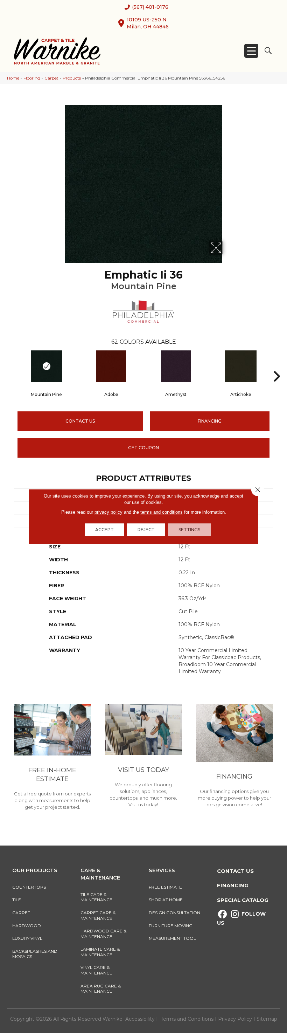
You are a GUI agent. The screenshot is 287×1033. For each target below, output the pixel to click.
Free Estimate (165, 887)
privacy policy (108, 512)
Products (72, 78)
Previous (10, 365)
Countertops (29, 887)
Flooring (31, 78)
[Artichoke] (240, 366)
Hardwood (26, 925)
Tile (16, 899)
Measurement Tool (172, 938)
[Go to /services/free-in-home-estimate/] (52, 758)
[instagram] (234, 914)
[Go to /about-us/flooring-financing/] (234, 757)
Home (13, 78)
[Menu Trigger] (251, 51)
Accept (104, 529)
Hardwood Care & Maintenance (103, 933)
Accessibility (140, 1019)
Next (276, 365)
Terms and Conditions (187, 1019)
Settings (189, 529)
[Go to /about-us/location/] (143, 756)
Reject (146, 529)
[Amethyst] (176, 366)
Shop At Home (166, 899)
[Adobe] (111, 366)
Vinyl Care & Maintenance (96, 970)
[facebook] (222, 914)
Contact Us (80, 421)
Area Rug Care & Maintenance (100, 988)
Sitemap (267, 1019)
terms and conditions (161, 512)
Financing (232, 885)
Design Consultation (174, 912)
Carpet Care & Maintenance (97, 915)
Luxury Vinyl (27, 938)
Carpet (51, 78)
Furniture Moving (172, 925)
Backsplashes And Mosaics (34, 954)
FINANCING (210, 421)
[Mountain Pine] (46, 366)
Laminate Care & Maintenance (100, 951)
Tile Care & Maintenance (96, 897)
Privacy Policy (235, 1019)
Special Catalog (242, 900)
